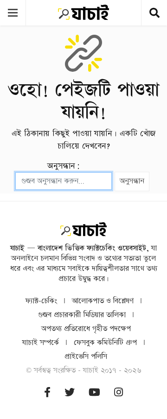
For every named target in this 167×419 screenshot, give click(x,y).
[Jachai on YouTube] (94, 393)
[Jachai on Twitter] (69, 393)
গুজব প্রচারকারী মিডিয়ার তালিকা (82, 315)
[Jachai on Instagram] (118, 393)
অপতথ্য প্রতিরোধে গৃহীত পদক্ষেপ (86, 329)
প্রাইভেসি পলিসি (85, 356)
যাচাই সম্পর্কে (40, 343)
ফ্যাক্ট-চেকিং (41, 301)
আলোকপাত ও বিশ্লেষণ (103, 301)
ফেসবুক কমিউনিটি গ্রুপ (105, 343)
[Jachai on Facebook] (47, 393)
